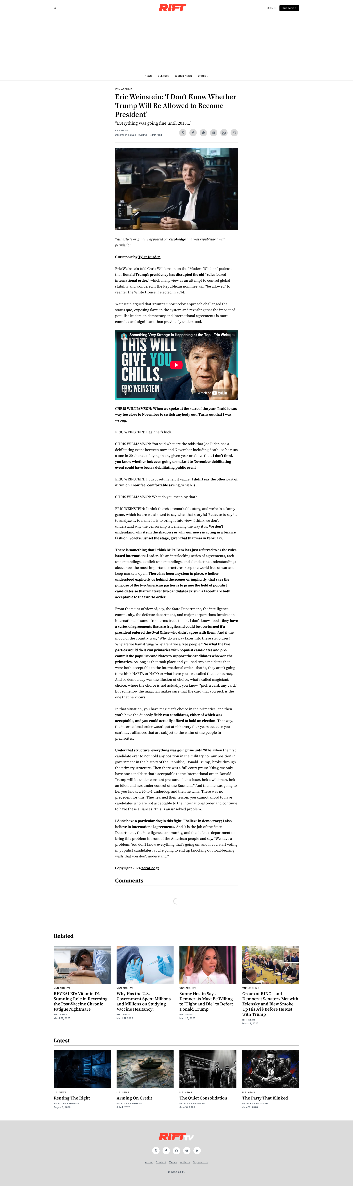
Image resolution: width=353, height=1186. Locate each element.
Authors (185, 1162)
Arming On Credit (134, 1098)
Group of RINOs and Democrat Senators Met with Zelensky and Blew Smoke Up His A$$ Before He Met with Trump (270, 1004)
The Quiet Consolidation (203, 1098)
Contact (161, 1162)
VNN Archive (123, 89)
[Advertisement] (176, 44)
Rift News (121, 130)
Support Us (200, 1162)
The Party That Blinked (265, 1098)
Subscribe (289, 8)
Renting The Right (72, 1098)
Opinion (203, 76)
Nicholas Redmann (66, 1103)
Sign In (272, 8)
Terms (173, 1162)
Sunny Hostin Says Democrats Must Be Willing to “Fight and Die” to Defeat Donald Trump (206, 1001)
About (149, 1162)
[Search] (55, 8)
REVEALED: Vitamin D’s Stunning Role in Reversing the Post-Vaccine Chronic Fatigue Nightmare (81, 1001)
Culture (163, 76)
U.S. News (60, 1092)
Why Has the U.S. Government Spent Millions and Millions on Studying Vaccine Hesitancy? (144, 1001)
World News (183, 76)
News (148, 76)
